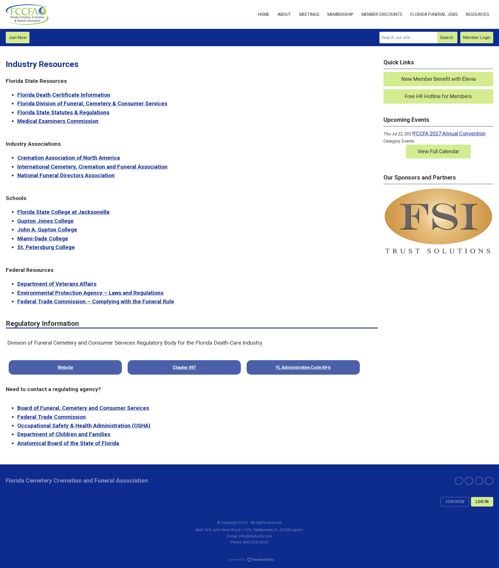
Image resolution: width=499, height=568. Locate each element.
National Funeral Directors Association (66, 175)
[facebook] (459, 481)
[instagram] (489, 481)
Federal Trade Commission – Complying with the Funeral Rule (95, 301)
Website (65, 367)
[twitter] (479, 481)
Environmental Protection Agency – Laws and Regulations (90, 292)
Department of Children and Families (63, 434)
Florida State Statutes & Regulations (63, 112)
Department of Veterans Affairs (56, 284)
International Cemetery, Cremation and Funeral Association (92, 166)
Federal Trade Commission (51, 417)
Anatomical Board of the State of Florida (68, 443)
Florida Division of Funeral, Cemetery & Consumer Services (92, 103)
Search (446, 37)
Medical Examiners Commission (57, 121)
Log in (482, 501)
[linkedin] (469, 481)
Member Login (476, 37)
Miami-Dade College (42, 238)
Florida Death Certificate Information (63, 94)
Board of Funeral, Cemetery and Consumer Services (83, 408)
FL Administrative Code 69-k (303, 367)
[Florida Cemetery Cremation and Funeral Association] (27, 14)
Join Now (18, 37)
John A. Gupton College (47, 229)
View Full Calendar (438, 151)
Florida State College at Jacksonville (63, 212)
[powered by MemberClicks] (249, 560)
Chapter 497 (184, 367)
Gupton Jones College (45, 221)
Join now (454, 501)
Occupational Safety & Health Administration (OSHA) (83, 425)
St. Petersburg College (46, 247)
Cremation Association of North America (68, 157)
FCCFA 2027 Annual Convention (449, 133)
